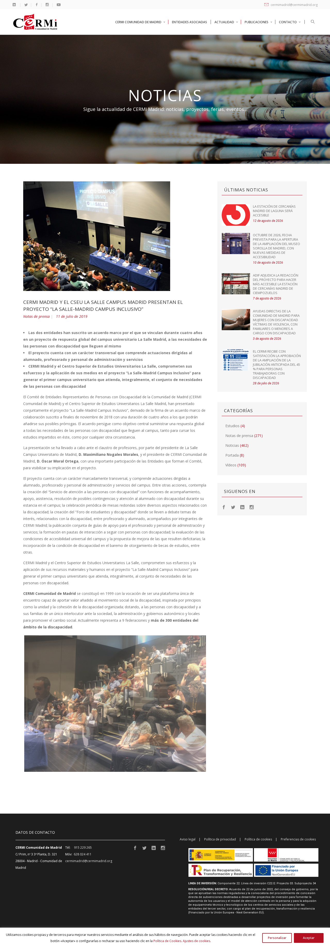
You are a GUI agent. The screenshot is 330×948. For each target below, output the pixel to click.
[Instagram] (252, 506)
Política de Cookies (167, 941)
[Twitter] (233, 506)
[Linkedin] (242, 506)
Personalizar (277, 938)
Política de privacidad (220, 839)
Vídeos (230, 465)
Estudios (232, 425)
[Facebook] (224, 506)
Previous (16, 704)
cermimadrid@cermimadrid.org (294, 5)
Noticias (232, 445)
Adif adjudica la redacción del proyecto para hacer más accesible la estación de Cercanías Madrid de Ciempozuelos (275, 284)
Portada (232, 455)
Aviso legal (187, 839)
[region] (165, 938)
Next (214, 704)
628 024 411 (83, 854)
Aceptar (309, 938)
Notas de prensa (36, 316)
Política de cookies (258, 839)
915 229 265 (83, 847)
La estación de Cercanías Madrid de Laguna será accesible (274, 210)
